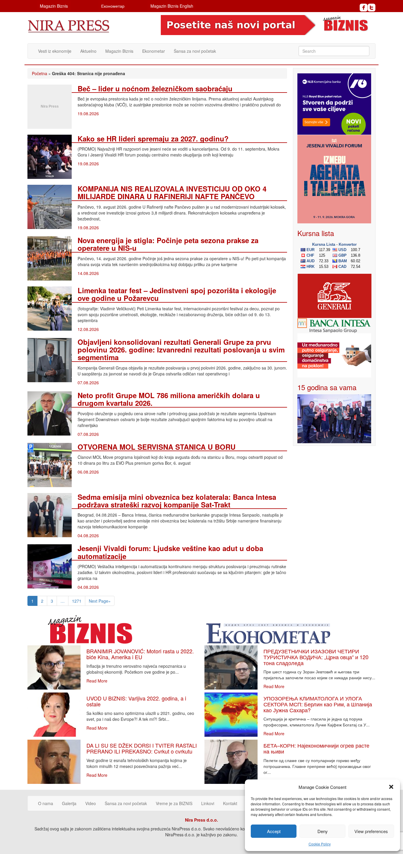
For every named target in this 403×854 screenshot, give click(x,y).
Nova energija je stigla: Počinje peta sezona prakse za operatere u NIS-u (168, 244)
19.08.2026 (88, 113)
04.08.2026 (88, 535)
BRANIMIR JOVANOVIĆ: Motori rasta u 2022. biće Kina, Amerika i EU (140, 654)
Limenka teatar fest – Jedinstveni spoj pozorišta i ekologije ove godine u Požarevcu (177, 294)
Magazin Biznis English (171, 6)
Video (90, 803)
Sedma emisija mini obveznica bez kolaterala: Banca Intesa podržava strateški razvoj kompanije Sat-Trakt (177, 501)
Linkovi (207, 803)
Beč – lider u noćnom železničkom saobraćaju (155, 88)
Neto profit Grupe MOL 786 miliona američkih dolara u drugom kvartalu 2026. (169, 399)
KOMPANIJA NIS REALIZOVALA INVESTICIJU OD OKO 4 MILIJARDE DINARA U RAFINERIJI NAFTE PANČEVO (172, 192)
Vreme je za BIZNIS (174, 803)
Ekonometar (153, 51)
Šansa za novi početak (195, 51)
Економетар (112, 6)
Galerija (69, 803)
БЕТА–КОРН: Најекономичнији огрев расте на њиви (316, 748)
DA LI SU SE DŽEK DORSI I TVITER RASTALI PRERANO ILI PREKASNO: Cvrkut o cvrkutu (141, 748)
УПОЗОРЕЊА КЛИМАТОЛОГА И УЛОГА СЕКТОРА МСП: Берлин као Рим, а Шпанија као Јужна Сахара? (317, 704)
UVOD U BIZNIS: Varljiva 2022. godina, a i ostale (136, 701)
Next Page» (100, 601)
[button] (391, 787)
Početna (39, 73)
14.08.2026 (88, 273)
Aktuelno (88, 51)
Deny (322, 831)
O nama (45, 803)
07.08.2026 (88, 382)
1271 (76, 601)
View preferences (371, 831)
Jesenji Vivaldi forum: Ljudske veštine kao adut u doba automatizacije (170, 552)
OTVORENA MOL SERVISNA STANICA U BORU (156, 447)
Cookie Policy (320, 843)
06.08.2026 (88, 472)
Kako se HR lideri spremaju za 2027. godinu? (153, 138)
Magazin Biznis (54, 6)
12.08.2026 (88, 329)
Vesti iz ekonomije (54, 51)
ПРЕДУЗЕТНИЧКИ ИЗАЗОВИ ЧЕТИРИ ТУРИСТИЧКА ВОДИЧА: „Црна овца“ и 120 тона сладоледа (315, 657)
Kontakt (230, 803)
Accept (274, 831)
